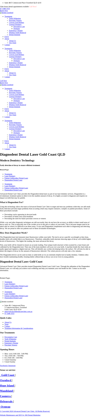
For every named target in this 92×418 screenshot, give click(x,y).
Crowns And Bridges (16, 22)
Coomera (5, 396)
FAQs (6, 37)
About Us (12, 41)
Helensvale (6, 401)
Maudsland (7, 390)
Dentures (16, 29)
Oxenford (6, 380)
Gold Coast (7, 375)
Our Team (12, 43)
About (6, 39)
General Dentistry (15, 24)
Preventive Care (19, 27)
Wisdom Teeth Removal (17, 33)
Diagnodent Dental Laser (13, 180)
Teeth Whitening (15, 18)
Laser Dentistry (9, 176)
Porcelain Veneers (15, 20)
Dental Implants (14, 35)
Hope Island (7, 385)
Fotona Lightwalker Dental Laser (16, 178)
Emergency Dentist (16, 31)
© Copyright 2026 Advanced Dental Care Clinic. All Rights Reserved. (25, 411)
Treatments (8, 16)
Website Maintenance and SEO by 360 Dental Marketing (20, 415)
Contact (7, 45)
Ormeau (5, 406)
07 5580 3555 (42, 7)
